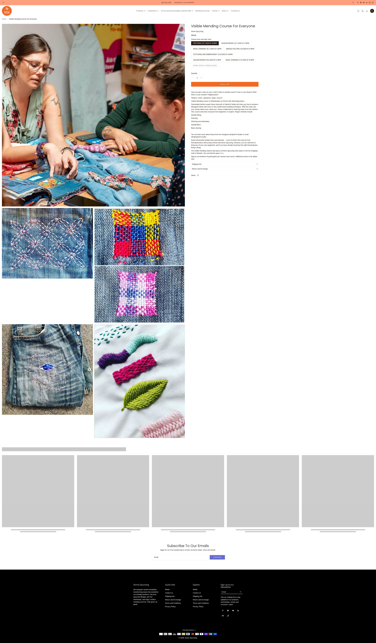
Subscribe (169, 338)
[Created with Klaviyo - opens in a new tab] (188, 345)
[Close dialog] (223, 299)
